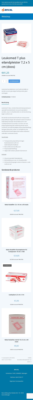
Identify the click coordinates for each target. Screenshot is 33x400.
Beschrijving (5, 102)
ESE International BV (17, 4)
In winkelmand (14, 81)
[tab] (5, 102)
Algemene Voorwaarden (16, 381)
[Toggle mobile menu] (30, 9)
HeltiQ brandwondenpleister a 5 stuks (24, 360)
